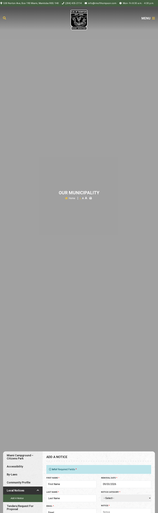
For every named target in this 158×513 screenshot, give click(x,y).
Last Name (52, 492)
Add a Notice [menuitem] (16, 498)
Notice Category (110, 492)
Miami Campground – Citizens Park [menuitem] (20, 457)
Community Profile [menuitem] (18, 482)
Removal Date (109, 478)
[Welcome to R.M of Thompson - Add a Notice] (79, 19)
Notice (105, 505)
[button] (38, 490)
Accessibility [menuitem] (15, 466)
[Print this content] (90, 198)
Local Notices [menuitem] (15, 490)
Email (50, 506)
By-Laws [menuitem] (12, 474)
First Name (52, 478)
